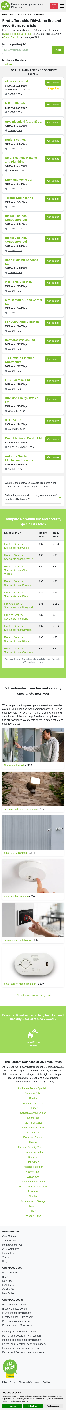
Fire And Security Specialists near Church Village (17, 570)
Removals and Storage (33, 1201)
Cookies (46, 1382)
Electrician (33, 1132)
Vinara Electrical (12, 37)
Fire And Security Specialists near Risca (16, 594)
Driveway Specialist (33, 1127)
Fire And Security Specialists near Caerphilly (18, 557)
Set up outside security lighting (20, 809)
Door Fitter (33, 1117)
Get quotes (53, 82)
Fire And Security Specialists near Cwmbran (18, 650)
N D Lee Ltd (13, 420)
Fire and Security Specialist (33, 1147)
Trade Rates (9, 1240)
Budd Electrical (15, 139)
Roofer (33, 1206)
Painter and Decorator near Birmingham (24, 1344)
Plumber (33, 1196)
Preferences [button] (53, 1406)
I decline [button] (32, 1406)
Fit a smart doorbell (14, 765)
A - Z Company (10, 1249)
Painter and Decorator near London (21, 1335)
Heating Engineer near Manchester (21, 1348)
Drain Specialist (33, 1122)
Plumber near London (14, 1304)
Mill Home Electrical (19, 281)
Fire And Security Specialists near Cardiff (16, 546)
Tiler (33, 1211)
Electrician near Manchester (17, 1325)
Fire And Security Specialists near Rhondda (18, 639)
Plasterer (33, 1191)
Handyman (33, 1162)
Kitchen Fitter (33, 1171)
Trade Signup (54, 6)
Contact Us (8, 1253)
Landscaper (33, 1176)
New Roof (7, 1281)
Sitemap (6, 1257)
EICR (5, 1276)
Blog (4, 1261)
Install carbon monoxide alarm (20, 983)
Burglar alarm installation (17, 940)
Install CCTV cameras (15, 853)
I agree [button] (12, 1406)
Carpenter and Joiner (33, 1103)
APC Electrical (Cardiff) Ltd (23, 121)
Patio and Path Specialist (33, 1186)
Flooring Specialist (33, 1152)
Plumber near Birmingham (16, 1313)
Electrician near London (15, 1308)
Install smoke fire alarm (16, 896)
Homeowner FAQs (12, 1244)
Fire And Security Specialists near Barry (16, 617)
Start (57, 50)
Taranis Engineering (19, 197)
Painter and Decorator (33, 1181)
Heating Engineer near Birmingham (21, 1340)
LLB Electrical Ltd (17, 380)
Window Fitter (33, 1216)
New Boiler (8, 1293)
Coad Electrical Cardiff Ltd (17, 34)
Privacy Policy (8, 1382)
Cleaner (33, 1108)
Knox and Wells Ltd (18, 179)
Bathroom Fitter (33, 1093)
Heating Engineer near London (19, 1331)
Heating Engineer (33, 1167)
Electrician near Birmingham (17, 1317)
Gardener (33, 1157)
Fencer (33, 1142)
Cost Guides (9, 1236)
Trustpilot (7, 64)
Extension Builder (33, 1137)
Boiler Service (10, 1272)
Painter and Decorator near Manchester (23, 1352)
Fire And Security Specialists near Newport (17, 628)
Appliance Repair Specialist (33, 1088)
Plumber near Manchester (16, 1321)
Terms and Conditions (29, 1382)
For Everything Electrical (22, 321)
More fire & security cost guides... (35, 995)
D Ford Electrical (16, 103)
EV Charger (8, 1285)
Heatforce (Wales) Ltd (20, 339)
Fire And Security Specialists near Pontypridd (19, 605)
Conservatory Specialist (33, 1113)
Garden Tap (8, 1289)
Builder (33, 1098)
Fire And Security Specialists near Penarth (17, 583)
